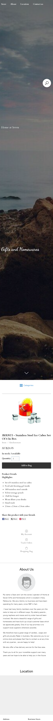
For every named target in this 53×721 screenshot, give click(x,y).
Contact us (38, 4)
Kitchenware (15, 442)
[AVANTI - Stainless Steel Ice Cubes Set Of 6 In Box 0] (26, 411)
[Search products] (47, 83)
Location (24, 4)
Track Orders (26, 542)
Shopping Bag (26, 551)
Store (4, 442)
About (13, 4)
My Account (26, 534)
